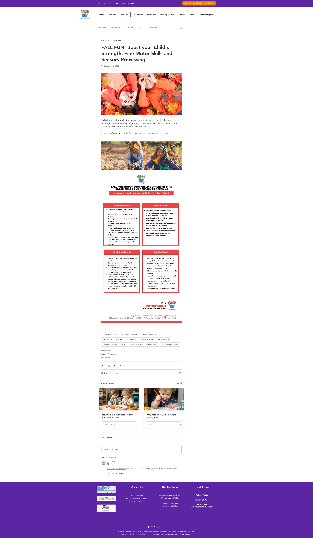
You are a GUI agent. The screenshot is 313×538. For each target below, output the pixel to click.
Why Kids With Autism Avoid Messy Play (161, 416)
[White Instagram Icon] (152, 527)
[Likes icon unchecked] (108, 473)
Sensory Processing (108, 354)
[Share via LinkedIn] (114, 365)
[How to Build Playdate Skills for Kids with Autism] (119, 399)
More (151, 28)
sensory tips (131, 339)
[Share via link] (120, 365)
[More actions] (180, 40)
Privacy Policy (185, 534)
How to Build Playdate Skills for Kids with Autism (118, 416)
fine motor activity (110, 344)
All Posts (102, 28)
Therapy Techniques (136, 28)
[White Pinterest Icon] (155, 527)
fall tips (123, 344)
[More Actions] (180, 463)
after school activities (170, 344)
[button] (151, 14)
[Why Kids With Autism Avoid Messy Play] (164, 399)
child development (110, 334)
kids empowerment (149, 334)
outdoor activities (147, 339)
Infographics (116, 28)
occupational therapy (130, 334)
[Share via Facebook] (102, 365)
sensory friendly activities (113, 339)
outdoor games (164, 339)
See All (179, 383)
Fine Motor (105, 357)
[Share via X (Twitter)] (108, 365)
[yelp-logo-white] (158, 527)
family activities (136, 344)
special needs (151, 344)
